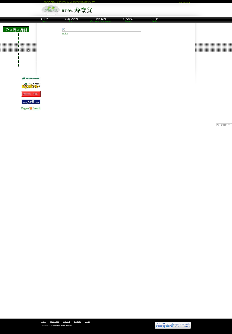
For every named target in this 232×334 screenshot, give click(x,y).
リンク (87, 322)
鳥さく (23, 57)
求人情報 (77, 322)
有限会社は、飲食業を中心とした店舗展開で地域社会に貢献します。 (69, 2)
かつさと (23, 54)
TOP (180, 2)
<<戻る (65, 33)
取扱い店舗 (54, 322)
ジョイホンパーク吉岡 (29, 61)
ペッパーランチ (26, 50)
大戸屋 (23, 46)
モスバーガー (25, 34)
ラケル (23, 42)
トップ (43, 322)
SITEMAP (186, 2)
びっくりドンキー (27, 38)
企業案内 (66, 322)
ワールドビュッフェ (28, 65)
